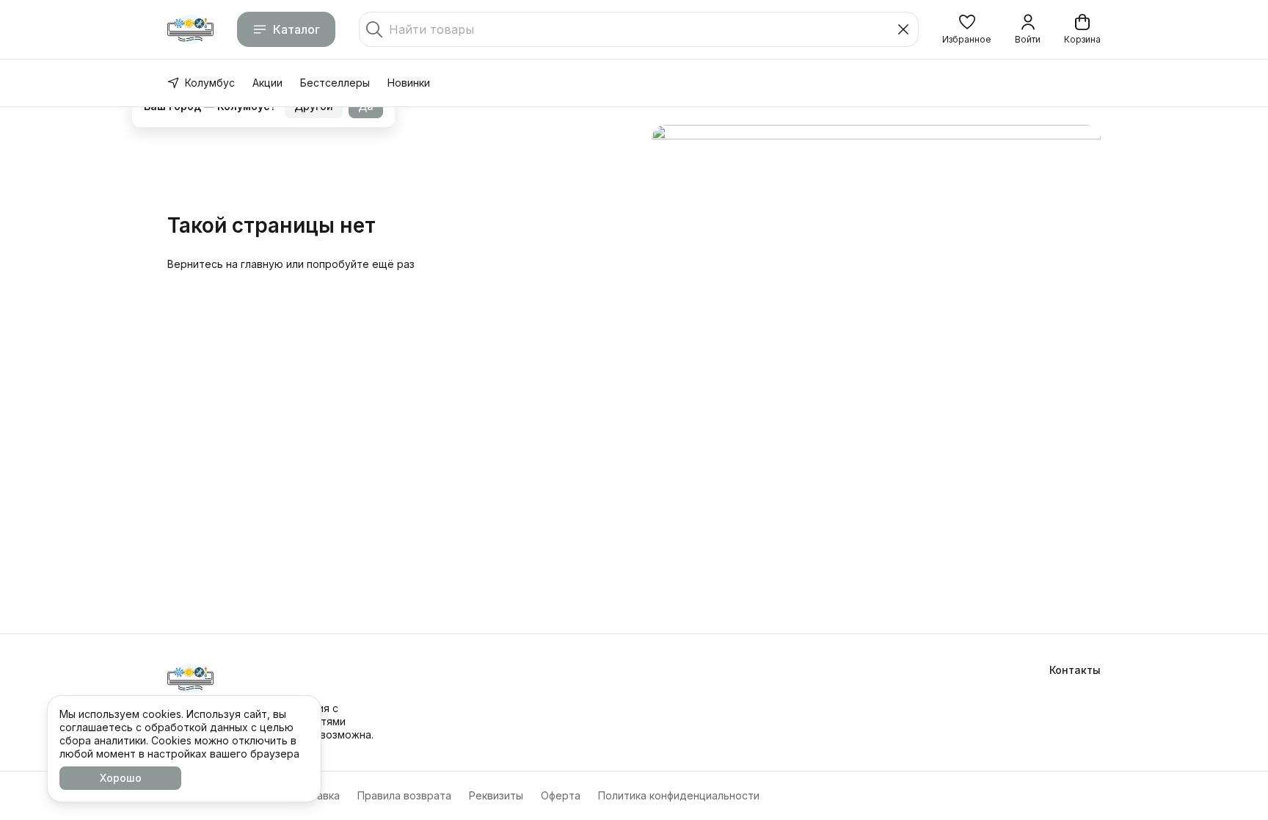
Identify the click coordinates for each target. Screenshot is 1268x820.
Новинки (408, 82)
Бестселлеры (335, 82)
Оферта (560, 795)
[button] (966, 29)
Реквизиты (496, 795)
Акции (267, 82)
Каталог (296, 29)
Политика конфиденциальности (678, 795)
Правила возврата (404, 795)
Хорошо (121, 778)
